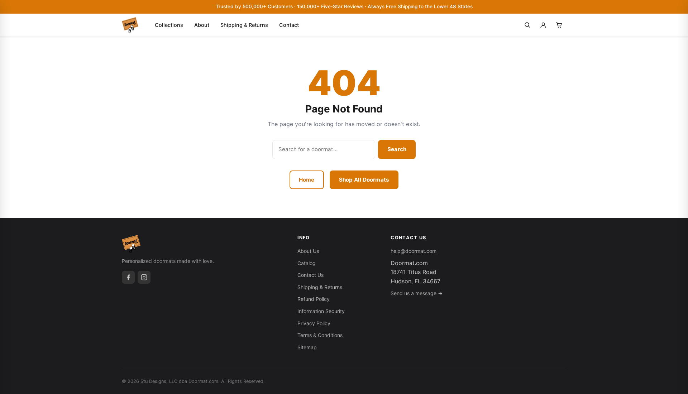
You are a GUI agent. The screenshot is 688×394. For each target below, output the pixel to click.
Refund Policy (313, 299)
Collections (169, 25)
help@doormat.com (413, 251)
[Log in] (543, 25)
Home (307, 179)
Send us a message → (417, 293)
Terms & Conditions (320, 335)
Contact (289, 25)
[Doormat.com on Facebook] (128, 277)
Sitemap (307, 347)
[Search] (527, 25)
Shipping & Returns (244, 25)
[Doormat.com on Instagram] (144, 277)
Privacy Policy (313, 323)
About (201, 25)
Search (396, 149)
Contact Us (310, 275)
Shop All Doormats (364, 179)
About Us (308, 251)
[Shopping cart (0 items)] (559, 25)
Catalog (306, 263)
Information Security (321, 311)
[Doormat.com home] (130, 25)
